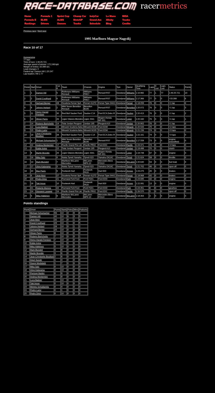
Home (28, 16)
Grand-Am (95, 19)
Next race (42, 31)
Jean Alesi (41, 175)
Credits (126, 23)
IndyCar (94, 16)
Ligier (129, 119)
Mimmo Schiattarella (39, 287)
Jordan (130, 123)
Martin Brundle (43, 153)
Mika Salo (40, 157)
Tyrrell (129, 157)
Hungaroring (29, 57)
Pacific (130, 145)
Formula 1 (46, 16)
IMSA (125, 16)
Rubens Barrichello (45, 123)
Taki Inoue (41, 183)
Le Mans (111, 16)
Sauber (130, 113)
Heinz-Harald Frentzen (42, 113)
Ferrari (130, 103)
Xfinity (109, 19)
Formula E (30, 19)
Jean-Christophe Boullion (42, 256)
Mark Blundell (42, 162)
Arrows (130, 171)
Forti (129, 179)
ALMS (60, 19)
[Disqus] (107, 344)
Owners (61, 23)
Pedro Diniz (41, 179)
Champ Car (79, 16)
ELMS (44, 19)
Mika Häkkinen (43, 196)
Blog (108, 23)
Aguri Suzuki (36, 260)
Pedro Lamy (41, 130)
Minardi (130, 127)
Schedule (95, 23)
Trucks (126, 19)
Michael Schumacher (45, 140)
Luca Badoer (42, 127)
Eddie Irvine (41, 148)
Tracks (77, 23)
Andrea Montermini (45, 145)
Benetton (131, 108)
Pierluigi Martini (37, 273)
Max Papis (41, 171)
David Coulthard (43, 98)
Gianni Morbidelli (38, 263)
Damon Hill (41, 93)
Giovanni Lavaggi (44, 191)
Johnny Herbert (43, 108)
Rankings (30, 23)
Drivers (45, 23)
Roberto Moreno (43, 188)
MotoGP (78, 19)
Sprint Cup (63, 16)
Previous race (30, 31)
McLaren (131, 162)
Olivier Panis (42, 119)
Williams (130, 93)
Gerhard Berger (43, 103)
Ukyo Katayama (43, 166)
